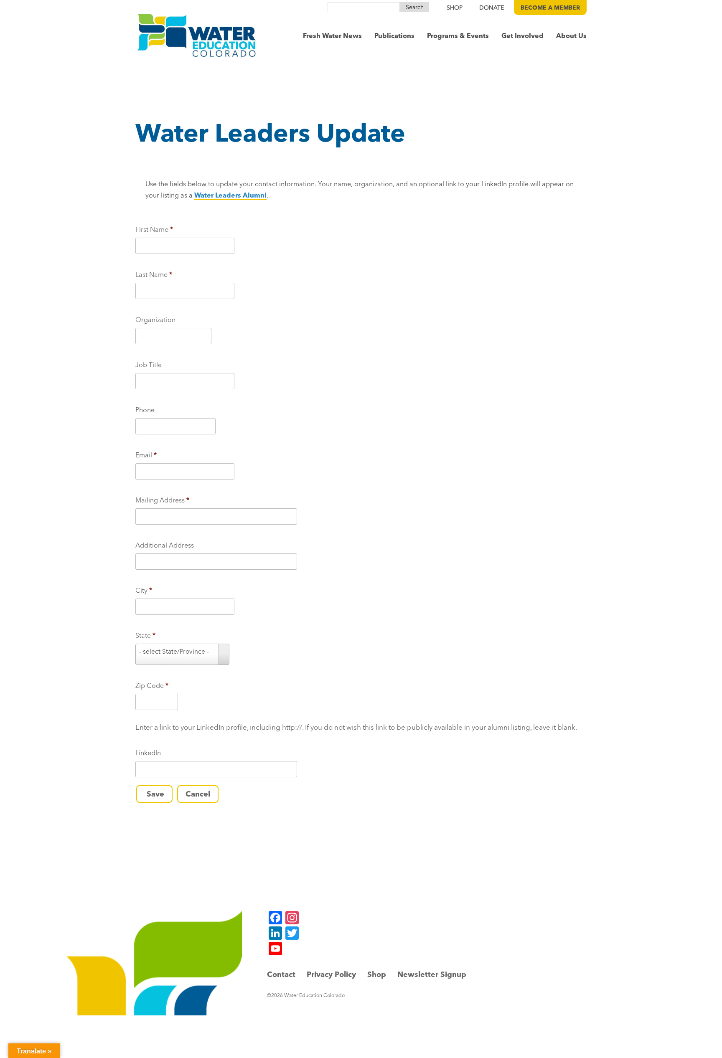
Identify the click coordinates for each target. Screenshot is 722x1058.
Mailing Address (162, 500)
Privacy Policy (331, 974)
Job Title (148, 364)
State (145, 635)
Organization (155, 319)
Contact (281, 974)
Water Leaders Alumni (230, 195)
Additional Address (164, 545)
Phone (145, 410)
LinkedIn (148, 752)
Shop (376, 974)
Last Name (153, 274)
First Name (154, 229)
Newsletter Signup (431, 974)
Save (154, 794)
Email (146, 455)
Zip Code (151, 685)
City (143, 590)
